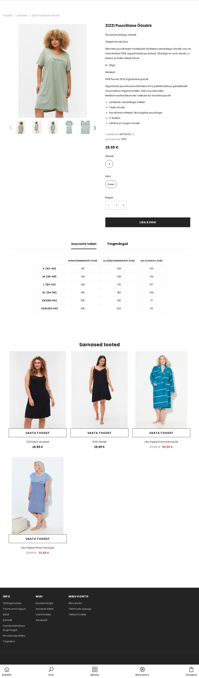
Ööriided (22, 15)
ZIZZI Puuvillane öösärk (45, 15)
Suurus (109, 156)
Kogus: (109, 197)
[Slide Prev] (11, 128)
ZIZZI (123, 139)
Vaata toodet (38, 433)
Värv (108, 176)
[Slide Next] (95, 128)
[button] (51, 672)
